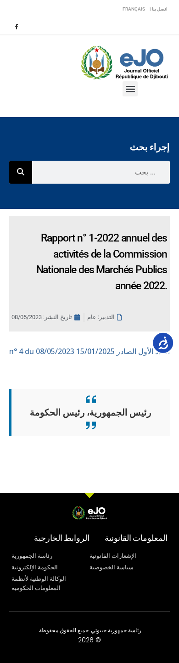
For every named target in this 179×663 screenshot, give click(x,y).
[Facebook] (16, 26)
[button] (130, 88)
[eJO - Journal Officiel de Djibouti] (124, 61)
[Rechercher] (20, 172)
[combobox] (101, 172)
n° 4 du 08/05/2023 (89, 351)
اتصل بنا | (159, 8)
